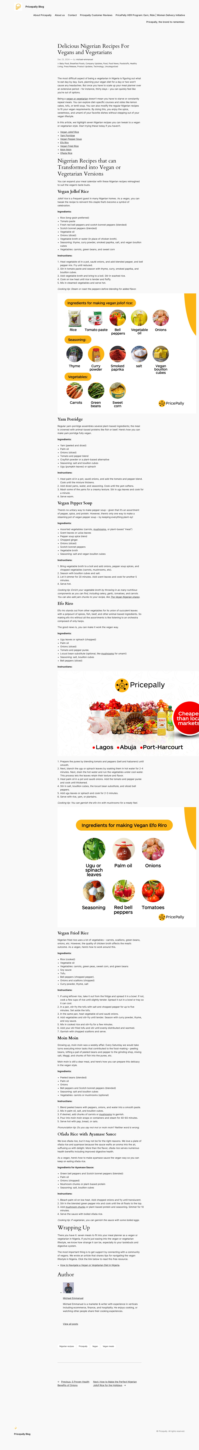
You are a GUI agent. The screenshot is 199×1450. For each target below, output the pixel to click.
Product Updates (84, 66)
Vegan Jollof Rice (69, 132)
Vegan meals (108, 1346)
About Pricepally (42, 15)
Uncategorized (111, 66)
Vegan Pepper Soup (71, 139)
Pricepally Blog (34, 6)
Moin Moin (65, 149)
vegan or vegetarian (77, 98)
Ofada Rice (66, 153)
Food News (114, 63)
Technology (99, 66)
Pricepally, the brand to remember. (165, 22)
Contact (72, 15)
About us (60, 15)
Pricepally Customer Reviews (96, 15)
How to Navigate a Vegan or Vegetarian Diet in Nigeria (89, 1265)
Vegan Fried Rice (69, 146)
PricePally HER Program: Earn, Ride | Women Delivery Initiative (150, 15)
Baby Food (64, 63)
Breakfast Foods (77, 63)
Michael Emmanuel (73, 1298)
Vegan (95, 1346)
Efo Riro (64, 142)
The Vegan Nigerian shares (124, 597)
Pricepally (83, 1346)
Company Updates (94, 63)
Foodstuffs (124, 63)
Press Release (70, 66)
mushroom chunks (75, 1207)
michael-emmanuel (84, 59)
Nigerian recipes (66, 1346)
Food (105, 63)
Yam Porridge (67, 135)
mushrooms (99, 529)
